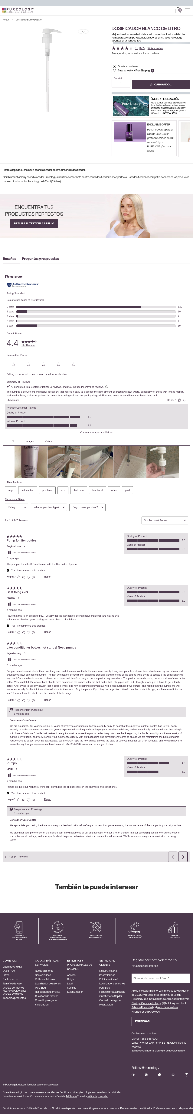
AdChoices (71, 1096)
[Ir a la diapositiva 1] (148, 160)
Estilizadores (10, 979)
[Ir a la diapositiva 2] (154, 160)
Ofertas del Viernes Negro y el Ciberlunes (14, 989)
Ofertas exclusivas (13, 993)
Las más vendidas (12, 966)
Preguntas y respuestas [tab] (40, 259)
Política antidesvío (45, 979)
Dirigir (70, 979)
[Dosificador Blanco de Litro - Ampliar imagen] (47, 70)
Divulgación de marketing (145, 1003)
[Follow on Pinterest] (173, 1074)
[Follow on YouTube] (186, 1074)
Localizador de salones (48, 983)
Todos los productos (14, 997)
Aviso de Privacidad (142, 1007)
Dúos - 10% (9, 970)
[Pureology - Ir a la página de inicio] (11, 10)
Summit (71, 987)
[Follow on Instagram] (146, 1074)
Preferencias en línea (164, 1108)
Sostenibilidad (43, 975)
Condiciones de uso (13, 1108)
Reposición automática (47, 991)
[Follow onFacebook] (133, 1074)
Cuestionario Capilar (46, 996)
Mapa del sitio (186, 1108)
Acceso (71, 975)
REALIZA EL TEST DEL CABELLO (34, 223)
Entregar (142, 1021)
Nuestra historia (44, 970)
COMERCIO (10, 960)
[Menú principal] (187, 10)
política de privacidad (97, 1096)
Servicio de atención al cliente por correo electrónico (158, 1050)
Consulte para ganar (46, 1000)
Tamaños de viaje (12, 983)
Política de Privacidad (37, 1108)
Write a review (155, 48)
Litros (6, 975)
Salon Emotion (75, 991)
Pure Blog (40, 987)
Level (70, 983)
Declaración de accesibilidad (135, 1108)
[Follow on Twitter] (159, 1074)
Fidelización (41, 1004)
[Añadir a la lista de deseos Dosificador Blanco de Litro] (83, 31)
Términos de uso (169, 994)
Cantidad (118, 78)
